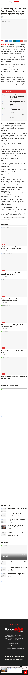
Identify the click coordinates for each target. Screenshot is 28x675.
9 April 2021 (10, 510)
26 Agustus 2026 (12, 105)
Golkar (13, 217)
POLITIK (6, 6)
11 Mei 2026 (10, 576)
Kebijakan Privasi (19, 659)
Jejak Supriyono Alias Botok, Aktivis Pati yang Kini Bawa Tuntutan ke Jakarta (17, 103)
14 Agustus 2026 (4, 380)
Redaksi (7, 16)
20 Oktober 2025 (5, 558)
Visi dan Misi (17, 656)
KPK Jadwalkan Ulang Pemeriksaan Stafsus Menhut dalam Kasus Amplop (17, 109)
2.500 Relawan (7, 217)
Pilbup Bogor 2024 (20, 217)
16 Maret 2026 (10, 537)
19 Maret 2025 (10, 570)
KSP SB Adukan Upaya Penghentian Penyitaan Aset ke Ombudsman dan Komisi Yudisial (17, 527)
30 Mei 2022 (10, 522)
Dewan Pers (14, 645)
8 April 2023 (10, 516)
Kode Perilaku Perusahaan (17, 658)
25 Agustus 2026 (12, 112)
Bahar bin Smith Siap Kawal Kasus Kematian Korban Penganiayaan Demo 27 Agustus (17, 96)
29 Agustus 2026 (12, 99)
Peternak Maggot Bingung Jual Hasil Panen (17, 508)
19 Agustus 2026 (4, 354)
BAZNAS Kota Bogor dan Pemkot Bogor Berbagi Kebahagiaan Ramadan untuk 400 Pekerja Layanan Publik (16, 534)
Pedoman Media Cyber (10, 659)
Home (2, 6)
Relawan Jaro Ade (5, 219)
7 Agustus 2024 (14, 16)
